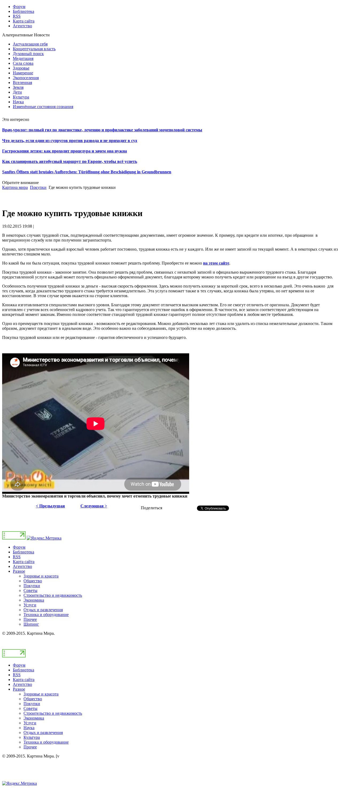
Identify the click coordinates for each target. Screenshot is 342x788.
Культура (32, 737)
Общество (33, 581)
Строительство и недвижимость (53, 595)
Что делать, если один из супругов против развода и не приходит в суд (69, 140)
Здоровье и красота (41, 576)
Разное (19, 571)
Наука (29, 727)
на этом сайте (216, 263)
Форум (19, 547)
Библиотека (23, 552)
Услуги (30, 605)
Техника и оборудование (46, 614)
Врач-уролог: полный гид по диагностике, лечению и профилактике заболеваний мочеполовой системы (102, 130)
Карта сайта (23, 561)
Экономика (34, 600)
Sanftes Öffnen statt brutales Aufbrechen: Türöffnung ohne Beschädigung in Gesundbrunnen (86, 172)
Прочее (30, 619)
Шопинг (31, 624)
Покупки (38, 187)
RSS (17, 556)
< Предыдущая (50, 506)
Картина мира (15, 187)
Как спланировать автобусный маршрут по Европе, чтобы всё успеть (69, 161)
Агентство (22, 566)
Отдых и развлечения (43, 609)
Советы (30, 590)
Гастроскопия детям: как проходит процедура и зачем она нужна (64, 151)
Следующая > (93, 506)
